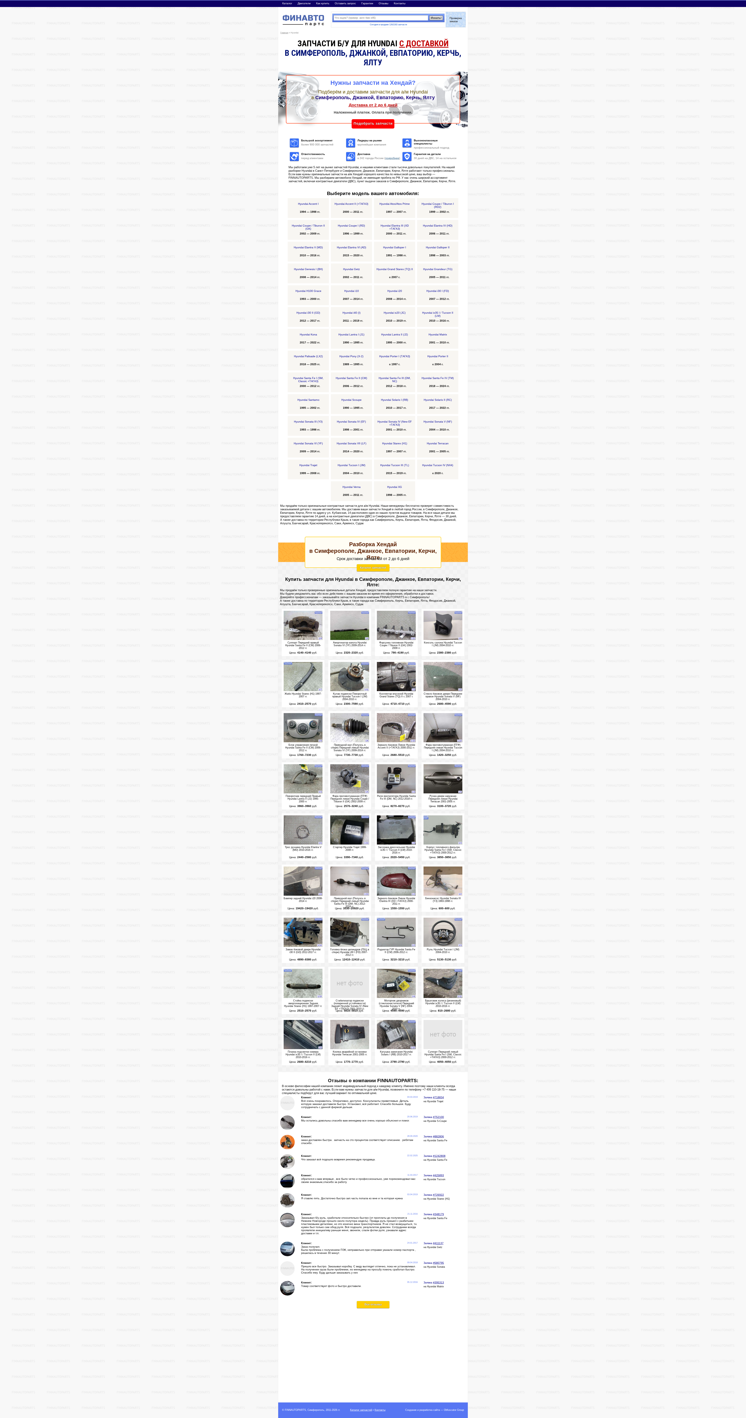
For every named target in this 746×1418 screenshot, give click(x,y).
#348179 (438, 1214)
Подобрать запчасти (373, 123)
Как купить (322, 3)
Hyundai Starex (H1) (438, 1198)
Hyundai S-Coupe (437, 1121)
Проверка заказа (456, 20)
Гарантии (367, 3)
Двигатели (304, 3)
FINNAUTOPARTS (295, 1410)
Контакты (399, 3)
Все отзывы (373, 1304)
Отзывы (383, 3)
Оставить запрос (345, 3)
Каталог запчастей (373, 567)
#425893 (438, 1175)
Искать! (436, 17)
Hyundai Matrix (435, 1286)
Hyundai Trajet (435, 1101)
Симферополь (316, 1410)
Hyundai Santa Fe (437, 1140)
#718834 (438, 1097)
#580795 (438, 1262)
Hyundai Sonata (436, 1267)
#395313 (438, 1282)
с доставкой (424, 43)
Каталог (287, 3)
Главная (284, 33)
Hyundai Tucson (436, 1179)
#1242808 (439, 1155)
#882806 (438, 1136)
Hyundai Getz (434, 1247)
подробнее (392, 158)
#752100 (438, 1117)
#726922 (438, 1194)
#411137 (438, 1243)
